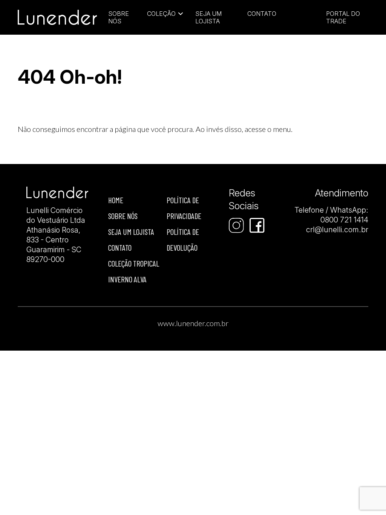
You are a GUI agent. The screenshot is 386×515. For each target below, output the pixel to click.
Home (115, 200)
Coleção (161, 13)
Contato (261, 13)
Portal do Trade (343, 17)
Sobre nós (123, 216)
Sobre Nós (118, 17)
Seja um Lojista (208, 17)
